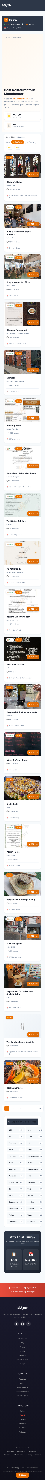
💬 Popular (30, 142)
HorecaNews (32, 1451)
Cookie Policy (22, 1396)
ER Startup (29, 1455)
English (22, 1415)
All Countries (22, 1338)
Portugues (22, 1432)
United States (22, 1360)
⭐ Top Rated (17, 142)
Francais (22, 1424)
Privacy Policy (22, 1387)
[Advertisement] (22, 63)
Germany (22, 1355)
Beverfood (7, 1455)
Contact (23, 1383)
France (22, 1347)
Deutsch (22, 1428)
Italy (22, 1343)
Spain (22, 1351)
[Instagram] (22, 1323)
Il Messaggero (21, 1451)
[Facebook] (16, 1323)
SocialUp (38, 1455)
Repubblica (10, 1451)
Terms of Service (22, 1392)
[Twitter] (28, 1323)
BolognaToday (18, 1455)
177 (33, 1108)
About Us (22, 1379)
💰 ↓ (18, 147)
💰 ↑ (10, 147)
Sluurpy (22, 1364)
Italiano (22, 1411)
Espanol (23, 1419)
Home (8, 37)
